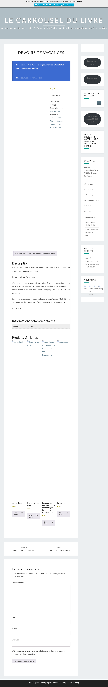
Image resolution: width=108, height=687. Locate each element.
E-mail (15, 628)
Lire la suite (18, 514)
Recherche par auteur (92, 62)
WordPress (60, 683)
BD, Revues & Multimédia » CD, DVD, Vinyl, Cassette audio (54, 5)
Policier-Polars (56, 111)
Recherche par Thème (92, 79)
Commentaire (18, 582)
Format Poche (55, 127)
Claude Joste (56, 118)
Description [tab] (20, 253)
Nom (14, 617)
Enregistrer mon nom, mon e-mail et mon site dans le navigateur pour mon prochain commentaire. (41, 652)
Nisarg (76, 683)
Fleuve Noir (56, 124)
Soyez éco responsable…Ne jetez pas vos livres (92, 261)
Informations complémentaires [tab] (42, 253)
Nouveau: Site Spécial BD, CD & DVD (92, 119)
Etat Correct (56, 121)
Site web (15, 640)
